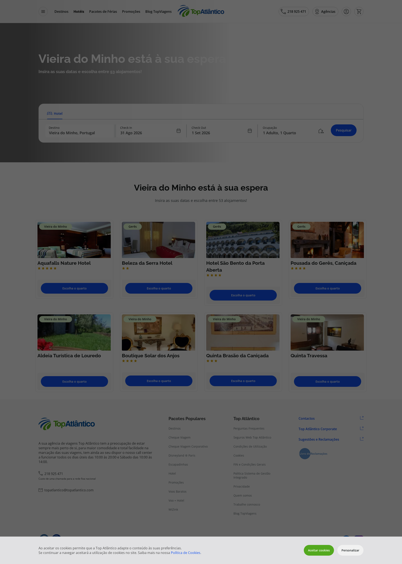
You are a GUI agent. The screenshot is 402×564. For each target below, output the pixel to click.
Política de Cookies (185, 552)
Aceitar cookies (319, 550)
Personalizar (350, 550)
